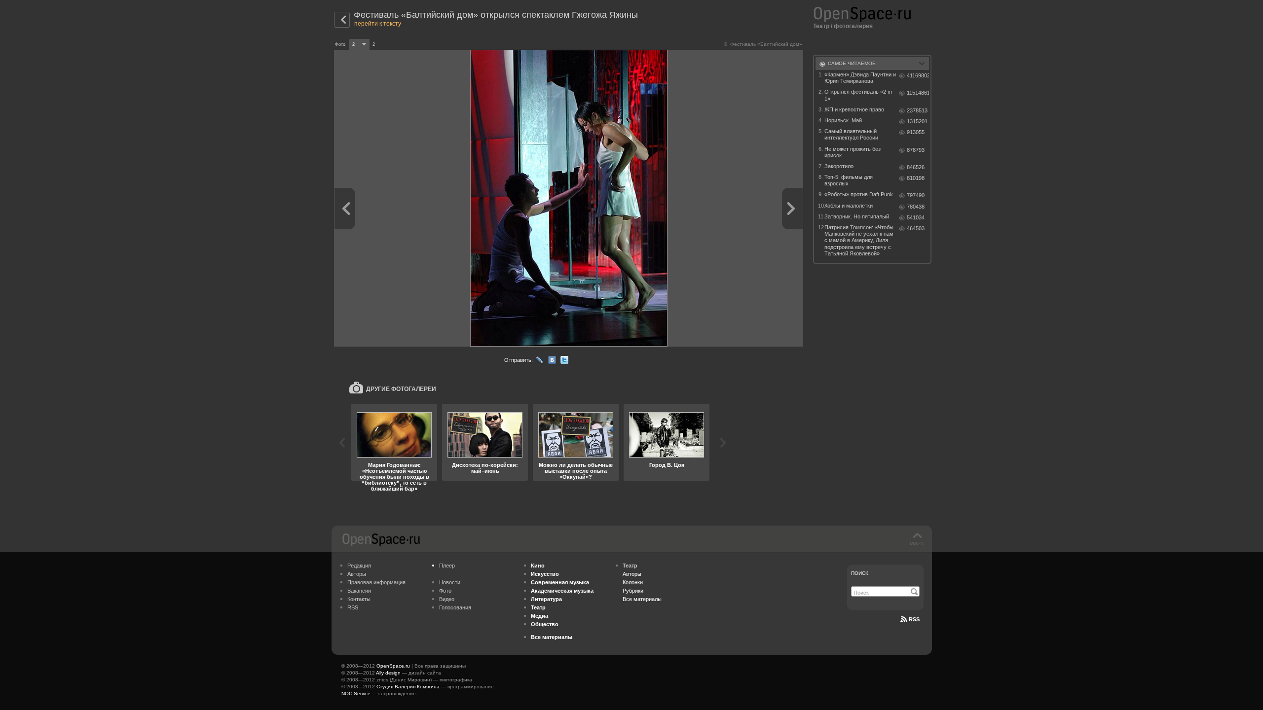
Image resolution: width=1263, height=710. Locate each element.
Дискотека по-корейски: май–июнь (485, 468)
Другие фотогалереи (401, 389)
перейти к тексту (377, 23)
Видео (446, 599)
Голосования (455, 607)
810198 (916, 178)
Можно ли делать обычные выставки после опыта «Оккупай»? (576, 471)
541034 (916, 217)
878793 (916, 150)
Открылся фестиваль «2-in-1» (859, 95)
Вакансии (359, 591)
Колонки (633, 582)
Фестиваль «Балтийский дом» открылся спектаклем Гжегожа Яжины (496, 15)
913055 (916, 132)
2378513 (917, 110)
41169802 (918, 75)
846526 (916, 167)
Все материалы (642, 599)
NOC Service (356, 693)
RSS (352, 607)
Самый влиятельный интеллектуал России (851, 134)
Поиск (859, 573)
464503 (916, 228)
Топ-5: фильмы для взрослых (848, 180)
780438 (916, 207)
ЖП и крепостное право (854, 109)
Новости (449, 582)
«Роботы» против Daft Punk (858, 194)
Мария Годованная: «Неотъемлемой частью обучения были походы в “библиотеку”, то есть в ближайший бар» (394, 477)
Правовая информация (376, 582)
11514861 (918, 93)
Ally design (388, 672)
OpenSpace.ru (393, 666)
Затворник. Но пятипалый (856, 216)
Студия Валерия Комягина (408, 686)
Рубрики (633, 591)
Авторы (356, 574)
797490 (916, 195)
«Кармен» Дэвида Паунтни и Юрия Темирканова (860, 77)
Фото (445, 591)
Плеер (447, 565)
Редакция (359, 565)
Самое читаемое (852, 63)
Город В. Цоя (666, 465)
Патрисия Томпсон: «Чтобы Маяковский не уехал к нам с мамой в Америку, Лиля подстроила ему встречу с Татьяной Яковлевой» (858, 240)
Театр (821, 26)
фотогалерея (853, 26)
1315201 (917, 121)
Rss (914, 619)
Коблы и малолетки (848, 206)
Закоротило (839, 166)
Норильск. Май (843, 120)
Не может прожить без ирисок (852, 152)
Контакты (359, 599)
